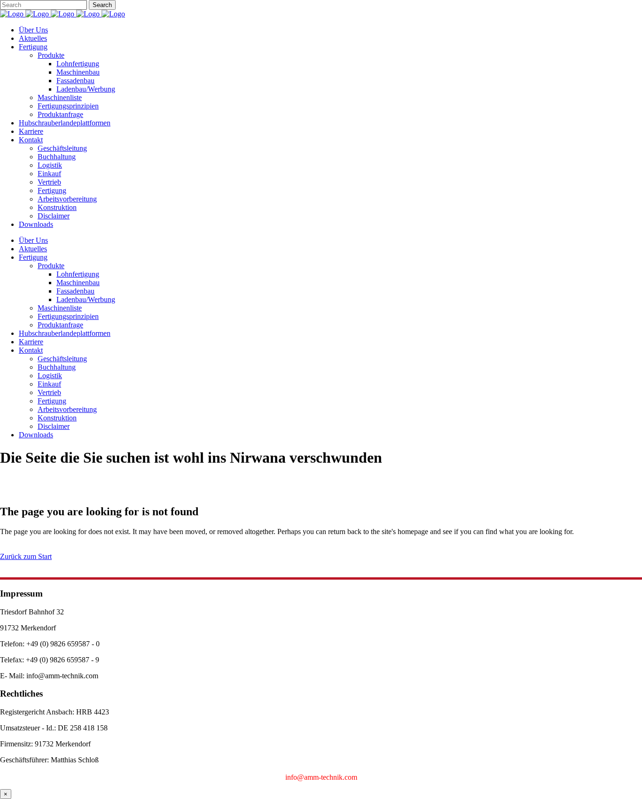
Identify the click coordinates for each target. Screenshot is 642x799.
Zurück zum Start (26, 556)
